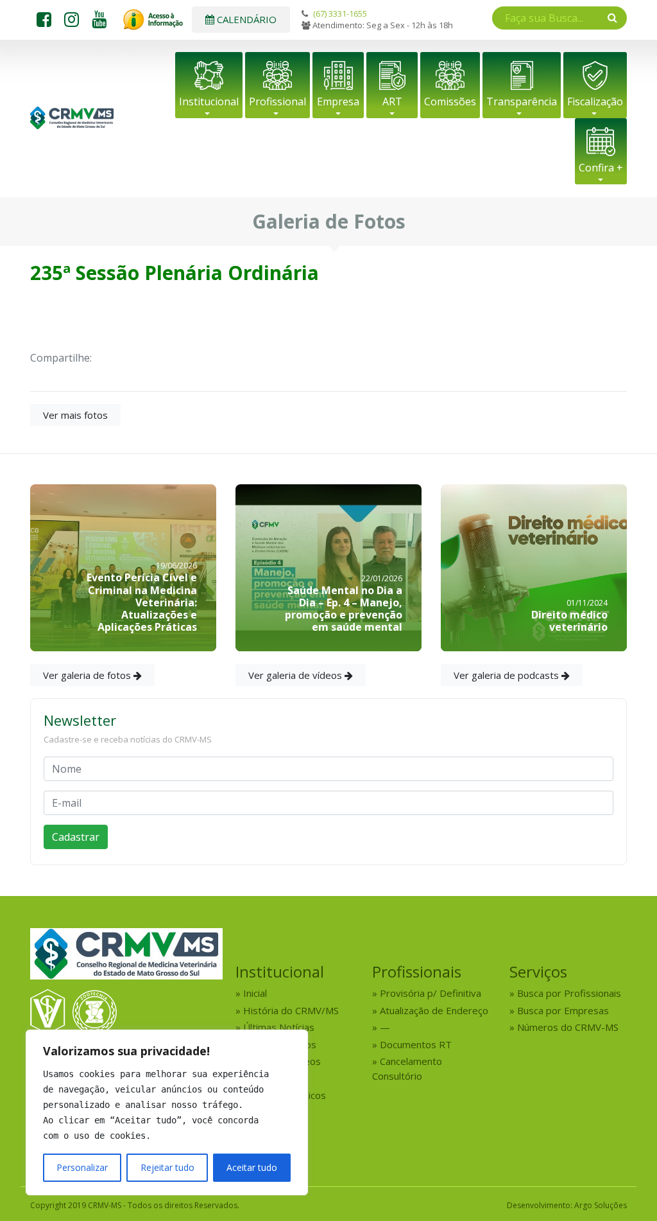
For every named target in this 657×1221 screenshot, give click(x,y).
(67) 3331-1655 (340, 13)
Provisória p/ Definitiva (430, 993)
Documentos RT (416, 1044)
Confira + (601, 168)
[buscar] (612, 17)
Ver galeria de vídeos (296, 675)
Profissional (277, 101)
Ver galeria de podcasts (507, 675)
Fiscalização (595, 101)
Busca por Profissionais (569, 993)
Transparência (521, 101)
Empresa (338, 101)
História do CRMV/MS (291, 1010)
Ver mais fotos (75, 414)
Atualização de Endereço (434, 1010)
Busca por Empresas (563, 1010)
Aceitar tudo (251, 1167)
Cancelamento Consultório (407, 1068)
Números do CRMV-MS (568, 1027)
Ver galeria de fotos (88, 675)
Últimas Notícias (278, 1027)
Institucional (209, 101)
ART (392, 101)
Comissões (450, 101)
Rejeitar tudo (167, 1167)
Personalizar (82, 1167)
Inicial (255, 993)
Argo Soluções (600, 1205)
